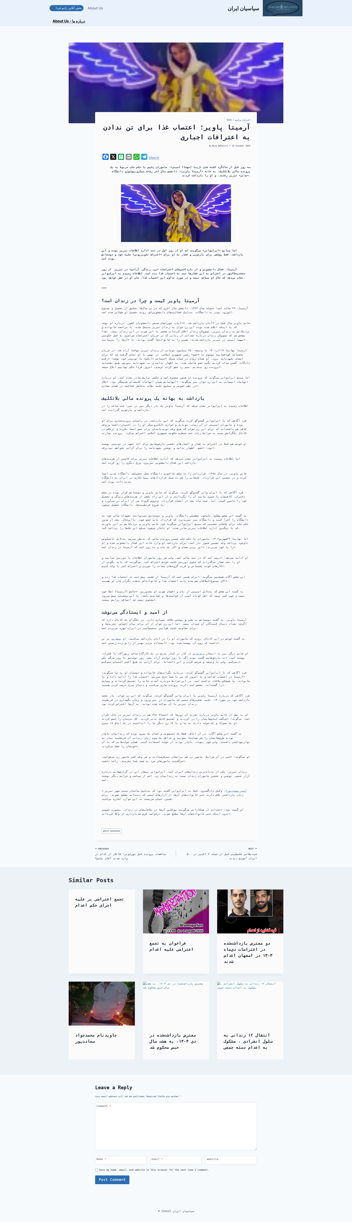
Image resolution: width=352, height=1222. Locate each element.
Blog (229, 120)
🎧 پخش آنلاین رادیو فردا (67, 8)
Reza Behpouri (220, 145)
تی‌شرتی (116, 638)
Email (157, 1159)
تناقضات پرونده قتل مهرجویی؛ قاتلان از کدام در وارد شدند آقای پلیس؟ (131, 853)
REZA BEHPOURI (111, 831)
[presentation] (176, 911)
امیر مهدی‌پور (237, 790)
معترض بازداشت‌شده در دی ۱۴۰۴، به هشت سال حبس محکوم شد (173, 1041)
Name (101, 1159)
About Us (95, 8)
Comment (103, 1106)
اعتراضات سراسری (242, 120)
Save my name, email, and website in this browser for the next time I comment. (154, 1170)
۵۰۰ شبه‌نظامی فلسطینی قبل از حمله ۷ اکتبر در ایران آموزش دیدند (222, 853)
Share (154, 158)
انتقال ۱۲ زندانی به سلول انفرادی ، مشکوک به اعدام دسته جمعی (248, 1041)
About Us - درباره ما (69, 21)
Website (212, 1159)
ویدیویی (198, 653)
